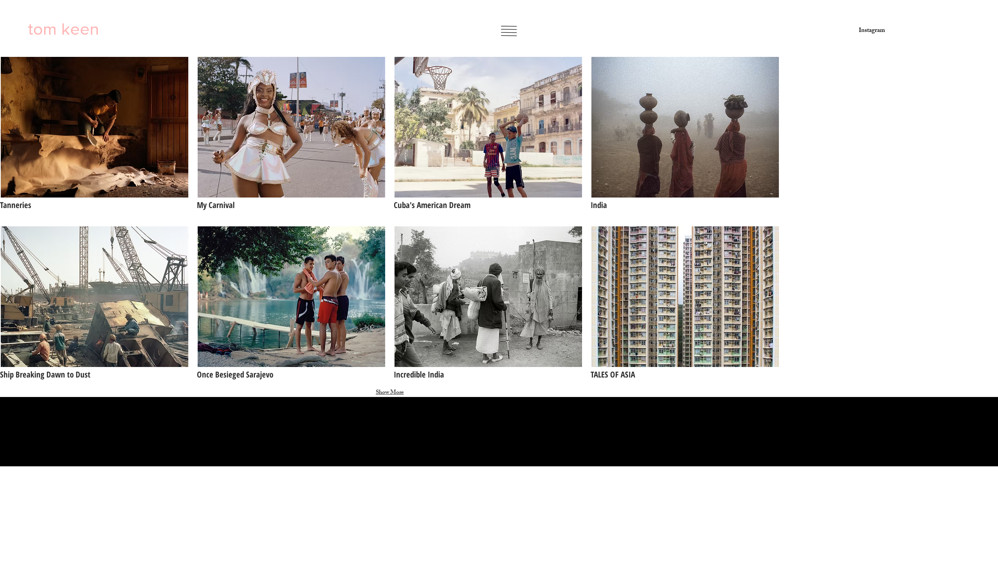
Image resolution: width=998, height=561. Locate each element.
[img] (291, 137)
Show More (390, 393)
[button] (509, 31)
